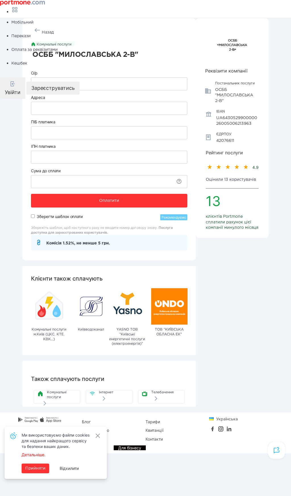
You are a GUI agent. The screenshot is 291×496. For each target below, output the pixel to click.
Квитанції (154, 430)
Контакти (154, 439)
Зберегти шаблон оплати (59, 216)
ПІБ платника (43, 121)
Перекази (21, 36)
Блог (86, 421)
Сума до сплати (46, 170)
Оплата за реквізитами (34, 49)
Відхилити (69, 468)
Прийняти (35, 468)
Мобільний (22, 22)
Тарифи (153, 421)
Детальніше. (33, 454)
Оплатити (109, 200)
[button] (12, 88)
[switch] (33, 216)
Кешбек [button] (19, 63)
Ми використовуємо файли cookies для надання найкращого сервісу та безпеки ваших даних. (56, 441)
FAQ (86, 439)
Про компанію (95, 430)
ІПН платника (43, 146)
